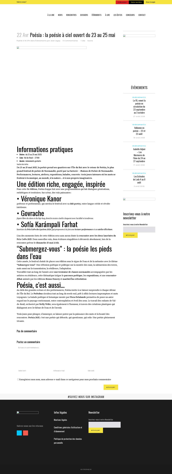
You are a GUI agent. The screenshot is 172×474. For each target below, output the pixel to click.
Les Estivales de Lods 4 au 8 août (139, 179)
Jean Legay (55, 41)
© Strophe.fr (86, 469)
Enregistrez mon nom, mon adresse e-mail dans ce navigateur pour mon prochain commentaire (65, 379)
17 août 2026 (139, 165)
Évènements (41, 41)
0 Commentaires (70, 41)
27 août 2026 (139, 116)
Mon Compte (150, 2)
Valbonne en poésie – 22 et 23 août (139, 130)
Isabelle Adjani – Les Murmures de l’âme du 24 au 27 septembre (139, 155)
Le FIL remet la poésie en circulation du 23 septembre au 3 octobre (139, 106)
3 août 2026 (139, 186)
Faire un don (136, 2)
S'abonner (122, 2)
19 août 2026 (139, 138)
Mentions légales (60, 419)
